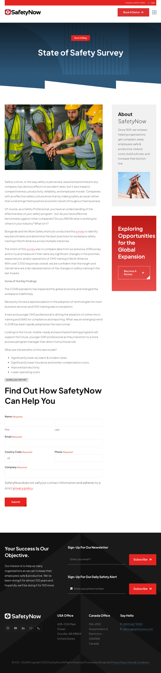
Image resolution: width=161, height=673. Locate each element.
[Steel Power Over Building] (134, 173)
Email (13, 436)
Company (16, 467)
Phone (64, 451)
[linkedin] (23, 628)
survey (80, 231)
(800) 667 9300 (133, 624)
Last (57, 429)
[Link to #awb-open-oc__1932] (154, 12)
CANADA (128, 3)
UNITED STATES (139, 3)
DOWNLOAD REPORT (16, 380)
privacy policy (23, 488)
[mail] (31, 628)
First (7, 429)
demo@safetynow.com (138, 629)
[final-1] (23, 6)
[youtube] (15, 628)
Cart (151, 2)
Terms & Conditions (138, 662)
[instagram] (8, 628)
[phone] (39, 628)
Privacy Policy (118, 662)
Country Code (18, 451)
